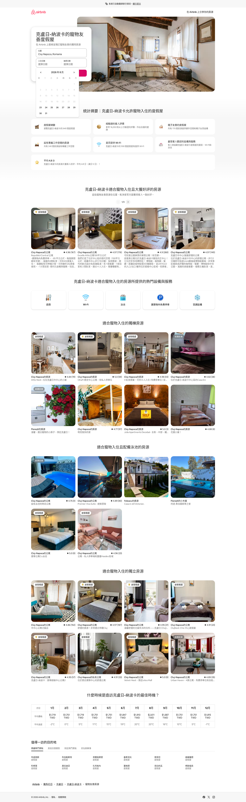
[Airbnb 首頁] (38, 12)
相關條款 (62, 797)
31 (46, 113)
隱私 (53, 797)
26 (57, 107)
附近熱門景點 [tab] (70, 748)
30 (40, 113)
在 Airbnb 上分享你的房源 (200, 12)
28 (68, 107)
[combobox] (61, 54)
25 (52, 107)
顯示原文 (137, 3)
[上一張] (118, 202)
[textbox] (48, 64)
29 (74, 107)
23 (40, 107)
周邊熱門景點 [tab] (37, 748)
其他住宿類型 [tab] (54, 748)
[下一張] (128, 202)
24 (46, 107)
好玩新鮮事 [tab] (86, 748)
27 (63, 107)
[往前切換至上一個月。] (41, 72)
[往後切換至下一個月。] (74, 72)
